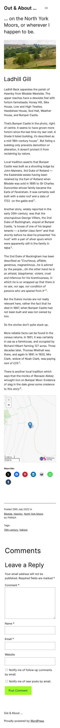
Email (9, 639)
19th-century (11, 529)
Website (10, 654)
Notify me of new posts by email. (30, 681)
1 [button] (37, 140)
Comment (12, 585)
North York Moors (33, 513)
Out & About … (20, 8)
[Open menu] (46, 8)
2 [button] (34, 200)
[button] (30, 425)
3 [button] (11, 247)
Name (9, 623)
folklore (24, 529)
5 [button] (19, 362)
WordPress (37, 720)
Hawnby (18, 513)
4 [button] (46, 290)
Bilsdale (8, 513)
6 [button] (20, 388)
